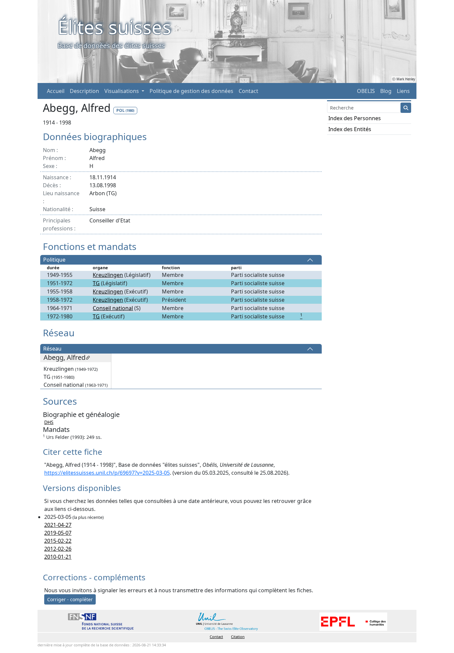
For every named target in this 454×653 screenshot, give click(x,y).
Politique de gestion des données (191, 91)
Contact (248, 91)
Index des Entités (349, 129)
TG (96, 283)
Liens (403, 91)
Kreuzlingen (108, 275)
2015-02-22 (57, 540)
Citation (238, 636)
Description (84, 91)
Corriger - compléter (70, 599)
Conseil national (113, 308)
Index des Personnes (354, 118)
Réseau (52, 349)
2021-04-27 (57, 525)
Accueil (55, 91)
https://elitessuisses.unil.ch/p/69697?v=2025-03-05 (107, 472)
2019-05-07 (57, 532)
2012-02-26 (57, 548)
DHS (49, 422)
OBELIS (366, 91)
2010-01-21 (57, 556)
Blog (386, 91)
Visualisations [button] (122, 91)
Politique (54, 260)
